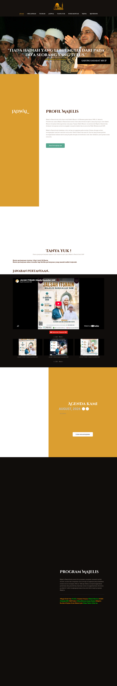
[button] (61, 337)
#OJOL (74, 599)
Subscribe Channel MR (59, 332)
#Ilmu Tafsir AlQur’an (90, 603)
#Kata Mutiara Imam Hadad (86, 601)
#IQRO (101, 599)
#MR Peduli (73, 601)
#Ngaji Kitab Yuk (65, 599)
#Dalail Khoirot (93, 599)
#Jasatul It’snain (82, 599)
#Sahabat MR (64, 601)
